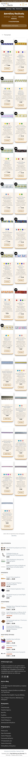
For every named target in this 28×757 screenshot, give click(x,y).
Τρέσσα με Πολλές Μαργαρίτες (20, 198)
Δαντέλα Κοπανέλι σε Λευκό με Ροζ (7, 442)
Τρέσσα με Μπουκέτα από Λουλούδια (7, 198)
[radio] (4, 52)
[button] (23, 5)
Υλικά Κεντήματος (6, 710)
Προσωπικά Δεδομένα (7, 738)
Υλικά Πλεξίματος (6, 720)
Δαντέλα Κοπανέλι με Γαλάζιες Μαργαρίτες (7, 372)
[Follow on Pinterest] (7, 677)
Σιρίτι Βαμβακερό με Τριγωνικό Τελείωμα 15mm (21, 479)
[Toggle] (2, 34)
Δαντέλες (14, 17)
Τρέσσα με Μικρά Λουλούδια (21, 163)
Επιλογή (7, 68)
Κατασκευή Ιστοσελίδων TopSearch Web (14, 751)
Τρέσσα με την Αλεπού (20, 304)
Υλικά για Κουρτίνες (6, 717)
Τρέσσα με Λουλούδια (21, 126)
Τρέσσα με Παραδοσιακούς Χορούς (21, 57)
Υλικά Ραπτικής (5, 707)
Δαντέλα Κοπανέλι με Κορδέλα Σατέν (21, 374)
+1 (24, 52)
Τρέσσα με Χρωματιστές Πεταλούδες (21, 93)
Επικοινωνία (19, 8)
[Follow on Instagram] (5, 677)
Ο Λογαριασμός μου (6, 741)
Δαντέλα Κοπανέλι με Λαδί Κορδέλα (7, 407)
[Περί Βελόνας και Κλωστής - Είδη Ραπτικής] (9, 4)
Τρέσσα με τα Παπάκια (21, 267)
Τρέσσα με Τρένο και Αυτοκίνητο (21, 339)
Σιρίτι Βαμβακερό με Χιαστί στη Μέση (7, 514)
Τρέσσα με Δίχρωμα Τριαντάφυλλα (7, 127)
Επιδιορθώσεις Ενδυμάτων (8, 746)
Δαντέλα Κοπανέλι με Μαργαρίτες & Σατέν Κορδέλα (21, 410)
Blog (14, 8)
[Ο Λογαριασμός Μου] (20, 4)
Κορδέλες (3, 715)
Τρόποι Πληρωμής (6, 736)
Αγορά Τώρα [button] (7, 384)
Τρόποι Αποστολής (6, 743)
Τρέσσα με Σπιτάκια (21, 233)
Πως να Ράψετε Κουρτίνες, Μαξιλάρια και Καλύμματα (12, 698)
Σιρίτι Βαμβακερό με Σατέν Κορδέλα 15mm (21, 444)
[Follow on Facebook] (2, 677)
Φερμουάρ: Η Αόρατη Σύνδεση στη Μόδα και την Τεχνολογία (13, 691)
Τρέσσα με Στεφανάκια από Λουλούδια (7, 268)
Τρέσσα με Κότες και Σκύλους (7, 55)
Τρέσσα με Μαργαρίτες (7, 162)
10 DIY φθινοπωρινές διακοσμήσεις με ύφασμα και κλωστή (13, 686)
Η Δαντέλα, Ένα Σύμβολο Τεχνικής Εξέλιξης (13, 695)
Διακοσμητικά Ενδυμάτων (8, 722)
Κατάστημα (9, 8)
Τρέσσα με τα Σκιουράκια (7, 303)
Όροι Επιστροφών (6, 733)
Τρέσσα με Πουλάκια (7, 232)
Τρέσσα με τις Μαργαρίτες (7, 339)
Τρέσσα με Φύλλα (7, 91)
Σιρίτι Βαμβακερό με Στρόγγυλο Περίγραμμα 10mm (7, 479)
